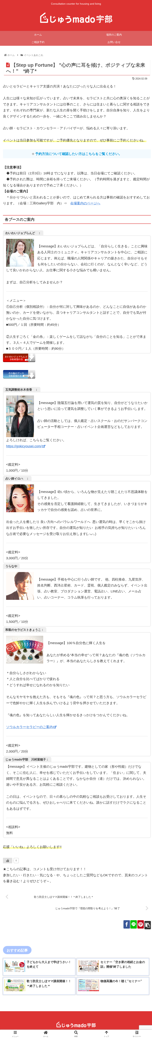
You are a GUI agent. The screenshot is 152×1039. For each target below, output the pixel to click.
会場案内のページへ (85, 203)
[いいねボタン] (7, 860)
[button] (140, 588)
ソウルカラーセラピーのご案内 (29, 727)
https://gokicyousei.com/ (24, 446)
